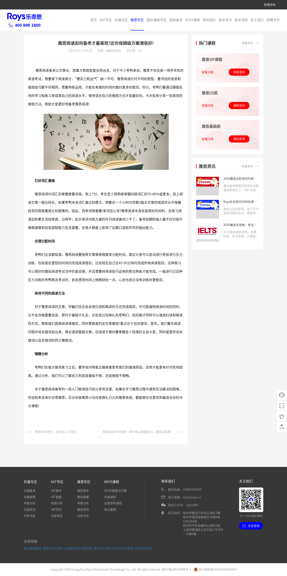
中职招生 (86, 548)
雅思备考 (83, 490)
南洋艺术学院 (102, 548)
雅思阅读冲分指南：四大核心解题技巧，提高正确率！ (138, 431)
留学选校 (241, 20)
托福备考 (30, 490)
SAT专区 (105, 20)
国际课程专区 (156, 20)
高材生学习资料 (53, 548)
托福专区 (121, 20)
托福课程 (110, 496)
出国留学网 (72, 548)
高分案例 (110, 509)
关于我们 (257, 20)
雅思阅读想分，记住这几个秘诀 (55, 431)
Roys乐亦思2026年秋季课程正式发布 (240, 202)
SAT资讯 (56, 509)
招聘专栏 (273, 20)
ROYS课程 (192, 20)
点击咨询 (253, 525)
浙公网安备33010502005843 (217, 569)
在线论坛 (270, 4)
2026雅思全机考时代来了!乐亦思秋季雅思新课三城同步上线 (241, 179)
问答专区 (30, 515)
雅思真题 (83, 496)
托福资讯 (30, 509)
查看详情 (207, 72)
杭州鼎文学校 (144, 548)
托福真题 (30, 496)
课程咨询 (239, 72)
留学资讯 (225, 20)
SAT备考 (56, 490)
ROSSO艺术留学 (123, 548)
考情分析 (30, 503)
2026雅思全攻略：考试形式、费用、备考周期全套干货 (241, 225)
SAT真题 (56, 496)
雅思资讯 (83, 509)
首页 (93, 20)
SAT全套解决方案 (115, 490)
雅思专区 (137, 20)
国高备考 (176, 20)
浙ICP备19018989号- (176, 569)
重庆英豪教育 (32, 548)
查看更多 (250, 43)
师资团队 (209, 20)
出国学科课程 (113, 503)
